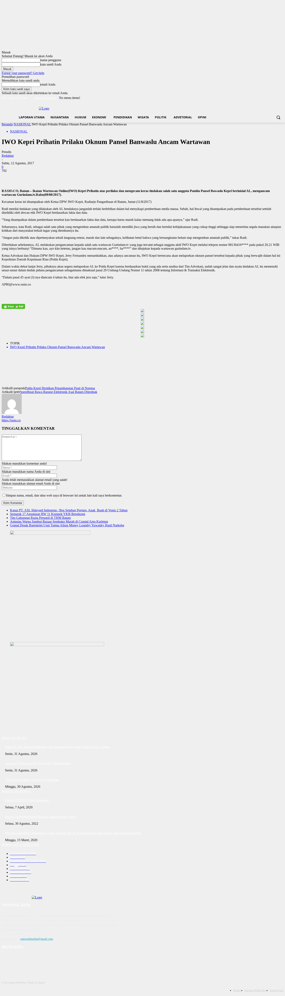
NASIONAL (22, 124)
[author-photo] (12, 413)
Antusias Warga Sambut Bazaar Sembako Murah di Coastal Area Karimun (59, 521)
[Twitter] (269, 98)
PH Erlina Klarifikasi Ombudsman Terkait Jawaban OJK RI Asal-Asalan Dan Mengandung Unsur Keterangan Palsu (73, 833)
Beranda (7, 124)
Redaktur (8, 155)
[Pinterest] (38, 177)
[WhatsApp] (54, 177)
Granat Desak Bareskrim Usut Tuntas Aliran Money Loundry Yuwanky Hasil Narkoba (67, 525)
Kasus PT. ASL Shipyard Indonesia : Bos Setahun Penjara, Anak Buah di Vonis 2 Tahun (68, 510)
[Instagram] (263, 98)
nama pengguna (50, 60)
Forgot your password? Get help (23, 73)
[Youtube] (281, 98)
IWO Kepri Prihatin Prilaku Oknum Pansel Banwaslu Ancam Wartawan (57, 347)
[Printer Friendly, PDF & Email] (13, 306)
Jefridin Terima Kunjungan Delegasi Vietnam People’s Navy (40, 816)
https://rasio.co (11, 420)
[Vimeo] (275, 98)
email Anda (47, 84)
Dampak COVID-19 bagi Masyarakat (27, 800)
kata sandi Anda (50, 64)
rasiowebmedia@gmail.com (36, 938)
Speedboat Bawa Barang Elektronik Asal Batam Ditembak (58, 392)
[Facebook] (257, 98)
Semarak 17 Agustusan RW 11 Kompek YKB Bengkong (47, 514)
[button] (278, 117)
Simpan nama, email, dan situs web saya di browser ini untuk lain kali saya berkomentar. (64, 495)
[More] (69, 177)
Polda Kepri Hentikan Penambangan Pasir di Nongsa (60, 388)
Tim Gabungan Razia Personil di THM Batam (40, 517)
